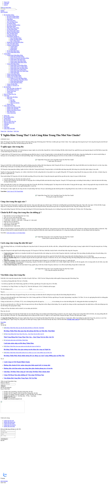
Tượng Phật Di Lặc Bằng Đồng (18, 69)
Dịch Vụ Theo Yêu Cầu (10, 94)
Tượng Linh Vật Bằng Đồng (14, 77)
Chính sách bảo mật (9, 420)
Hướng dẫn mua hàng (9, 426)
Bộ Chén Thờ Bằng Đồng (13, 25)
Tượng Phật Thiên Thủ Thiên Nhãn (19, 71)
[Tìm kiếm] (16, 9)
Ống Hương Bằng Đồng (13, 30)
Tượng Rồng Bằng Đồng (16, 81)
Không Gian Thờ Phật (12, 108)
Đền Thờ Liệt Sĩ (11, 111)
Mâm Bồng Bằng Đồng (13, 28)
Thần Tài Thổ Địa (14, 102)
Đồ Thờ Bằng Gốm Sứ (13, 89)
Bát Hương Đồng (11, 26)
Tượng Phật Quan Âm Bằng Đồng (19, 68)
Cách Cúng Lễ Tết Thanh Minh (15, 191)
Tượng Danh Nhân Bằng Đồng (15, 55)
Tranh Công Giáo (11, 91)
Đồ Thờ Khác (7, 87)
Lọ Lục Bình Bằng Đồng (13, 52)
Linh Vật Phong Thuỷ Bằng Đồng (19, 79)
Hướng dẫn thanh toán (9, 422)
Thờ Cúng (9, 98)
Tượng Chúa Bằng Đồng (13, 74)
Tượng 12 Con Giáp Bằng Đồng (18, 78)
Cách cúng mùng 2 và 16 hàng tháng (16, 232)
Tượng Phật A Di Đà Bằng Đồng (18, 65)
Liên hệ (6, 5)
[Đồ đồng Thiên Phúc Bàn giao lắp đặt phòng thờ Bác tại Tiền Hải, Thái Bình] (24, 327)
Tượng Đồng (7, 53)
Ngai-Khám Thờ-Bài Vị (13, 36)
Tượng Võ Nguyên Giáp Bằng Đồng (19, 58)
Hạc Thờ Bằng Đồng (12, 22)
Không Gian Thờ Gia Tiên (13, 107)
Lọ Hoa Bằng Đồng (12, 29)
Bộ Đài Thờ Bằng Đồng (13, 32)
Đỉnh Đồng (10, 19)
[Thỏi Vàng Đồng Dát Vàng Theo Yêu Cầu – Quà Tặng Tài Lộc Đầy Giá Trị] (24, 334)
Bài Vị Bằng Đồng (15, 40)
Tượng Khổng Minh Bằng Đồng (18, 62)
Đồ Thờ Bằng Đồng (9, 15)
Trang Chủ (6, 2)
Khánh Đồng (13, 49)
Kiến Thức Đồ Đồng (12, 97)
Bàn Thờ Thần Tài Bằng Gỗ (14, 88)
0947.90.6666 (4, 11)
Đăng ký (3, 386)
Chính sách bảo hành (9, 423)
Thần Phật (12, 101)
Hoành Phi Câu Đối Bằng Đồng (15, 42)
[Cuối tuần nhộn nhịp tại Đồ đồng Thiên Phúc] (16, 340)
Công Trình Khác (11, 113)
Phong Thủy (10, 104)
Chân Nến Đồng (11, 20)
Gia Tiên (12, 100)
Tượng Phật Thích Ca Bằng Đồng (18, 66)
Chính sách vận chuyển (10, 425)
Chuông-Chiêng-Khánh (13, 45)
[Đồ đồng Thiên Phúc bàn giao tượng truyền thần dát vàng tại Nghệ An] (22, 346)
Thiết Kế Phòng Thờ (9, 122)
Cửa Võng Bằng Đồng (13, 43)
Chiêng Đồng (13, 48)
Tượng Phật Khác (14, 72)
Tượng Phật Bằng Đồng (13, 64)
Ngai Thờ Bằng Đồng (15, 38)
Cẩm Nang (6, 95)
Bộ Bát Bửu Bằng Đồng (13, 51)
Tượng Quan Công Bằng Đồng (18, 61)
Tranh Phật (10, 92)
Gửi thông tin (4, 439)
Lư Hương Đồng (11, 23)
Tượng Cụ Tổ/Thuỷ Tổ (13, 85)
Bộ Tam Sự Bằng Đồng (13, 16)
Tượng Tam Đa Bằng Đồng (14, 75)
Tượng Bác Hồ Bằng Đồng (17, 56)
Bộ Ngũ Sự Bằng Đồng (13, 17)
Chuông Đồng (13, 46)
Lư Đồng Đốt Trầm (12, 35)
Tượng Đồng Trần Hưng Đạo (17, 59)
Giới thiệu (6, 3)
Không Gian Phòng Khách (14, 110)
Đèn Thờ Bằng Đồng (12, 33)
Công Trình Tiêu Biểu (9, 105)
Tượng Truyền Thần (12, 84)
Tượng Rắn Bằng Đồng (16, 82)
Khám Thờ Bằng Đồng (16, 39)
